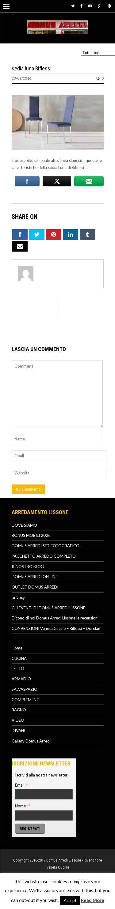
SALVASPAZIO (24, 689)
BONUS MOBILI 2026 (31, 535)
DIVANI (18, 730)
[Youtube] (90, 5)
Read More (92, 900)
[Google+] (100, 5)
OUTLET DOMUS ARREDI (35, 587)
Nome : (22, 805)
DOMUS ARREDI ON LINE (35, 576)
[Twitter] (73, 5)
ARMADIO (21, 678)
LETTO (18, 668)
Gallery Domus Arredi (31, 741)
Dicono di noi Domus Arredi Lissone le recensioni (55, 617)
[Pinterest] (109, 5)
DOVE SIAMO (24, 525)
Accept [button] (70, 900)
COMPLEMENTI (26, 699)
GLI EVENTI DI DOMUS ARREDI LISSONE (48, 607)
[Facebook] (81, 5)
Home (17, 647)
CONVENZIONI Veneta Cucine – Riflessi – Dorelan (56, 628)
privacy (18, 597)
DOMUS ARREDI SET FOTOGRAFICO (45, 545)
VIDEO (18, 720)
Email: (21, 785)
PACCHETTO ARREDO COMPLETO (44, 556)
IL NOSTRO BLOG (28, 566)
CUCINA (19, 658)
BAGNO (19, 709)
